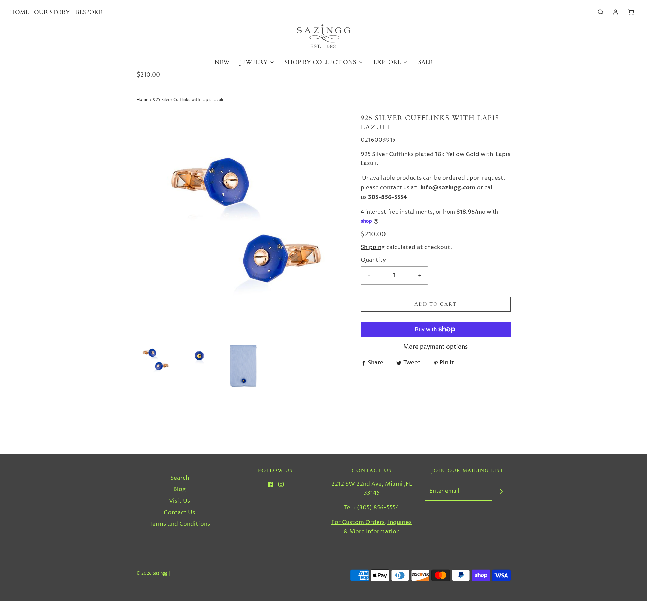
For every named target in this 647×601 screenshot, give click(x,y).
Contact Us (179, 513)
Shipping (373, 247)
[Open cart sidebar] (631, 12)
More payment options (435, 347)
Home (142, 100)
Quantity (373, 260)
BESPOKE (88, 12)
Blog (179, 489)
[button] (155, 359)
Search (179, 478)
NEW (222, 62)
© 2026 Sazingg (151, 573)
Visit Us (179, 501)
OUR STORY (52, 12)
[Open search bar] (600, 12)
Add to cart (435, 304)
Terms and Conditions (179, 524)
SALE (425, 62)
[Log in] (616, 12)
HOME (19, 12)
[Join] (501, 491)
